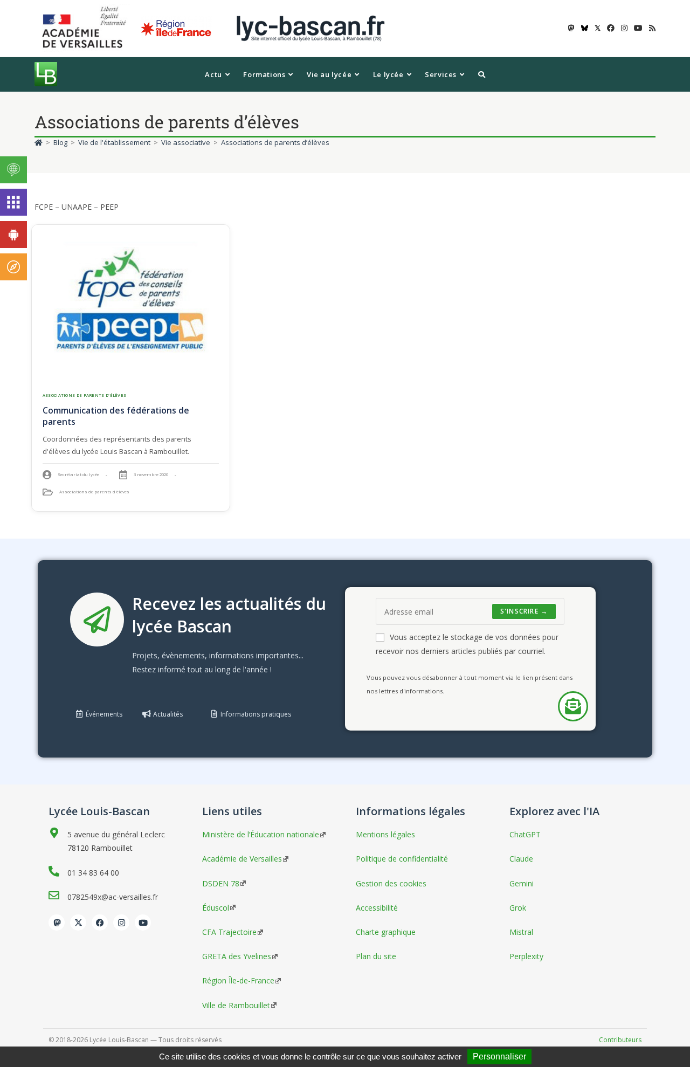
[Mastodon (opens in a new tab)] (571, 28)
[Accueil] (38, 142)
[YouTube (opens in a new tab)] (638, 28)
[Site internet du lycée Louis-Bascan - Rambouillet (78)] (310, 27)
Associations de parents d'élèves (85, 395)
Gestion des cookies (391, 883)
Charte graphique (386, 932)
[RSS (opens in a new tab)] (651, 28)
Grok (517, 908)
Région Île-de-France (238, 980)
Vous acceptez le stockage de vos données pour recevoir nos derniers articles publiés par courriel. (467, 644)
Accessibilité (377, 908)
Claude (521, 858)
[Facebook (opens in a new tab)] (611, 28)
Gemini (521, 883)
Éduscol (215, 908)
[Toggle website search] (482, 74)
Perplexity (526, 956)
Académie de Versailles (242, 858)
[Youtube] (143, 922)
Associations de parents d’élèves (275, 142)
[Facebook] (100, 922)
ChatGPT (525, 834)
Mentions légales (385, 834)
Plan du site (376, 956)
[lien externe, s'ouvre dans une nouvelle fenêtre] (86, 27)
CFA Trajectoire (229, 932)
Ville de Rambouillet (236, 1005)
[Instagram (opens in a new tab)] (624, 28)
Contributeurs (620, 1039)
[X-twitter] (78, 922)
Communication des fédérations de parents (116, 416)
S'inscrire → (524, 611)
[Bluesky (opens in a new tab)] (584, 28)
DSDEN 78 (220, 883)
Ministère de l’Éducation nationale (260, 834)
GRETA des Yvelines (236, 956)
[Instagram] (121, 922)
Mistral (521, 932)
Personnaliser (499, 1056)
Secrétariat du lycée (78, 474)
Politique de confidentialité (402, 858)
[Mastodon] (57, 922)
